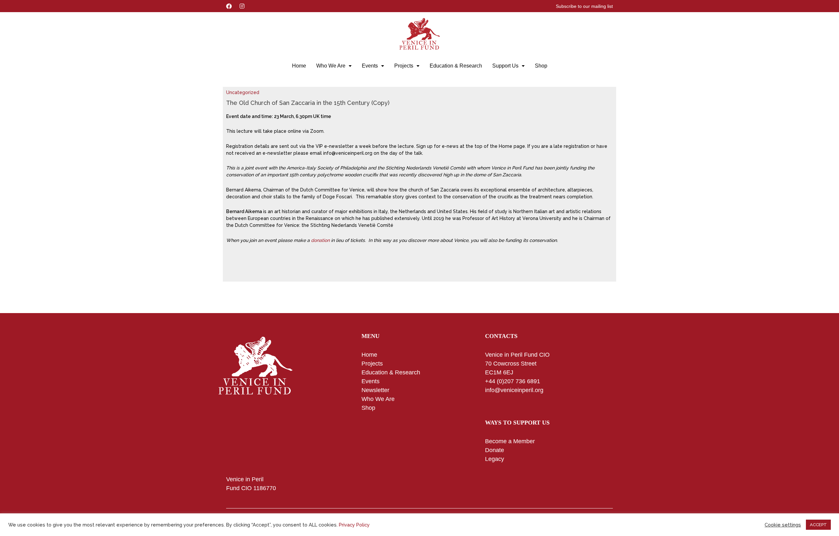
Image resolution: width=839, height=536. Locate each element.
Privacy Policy (354, 524)
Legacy (494, 459)
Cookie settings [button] (783, 524)
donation (320, 240)
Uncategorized (242, 92)
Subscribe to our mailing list (584, 6)
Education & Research (456, 66)
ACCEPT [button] (818, 524)
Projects (403, 66)
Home (299, 66)
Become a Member (510, 441)
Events (370, 66)
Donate (494, 450)
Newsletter (375, 390)
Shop (541, 66)
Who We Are (330, 66)
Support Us (505, 66)
